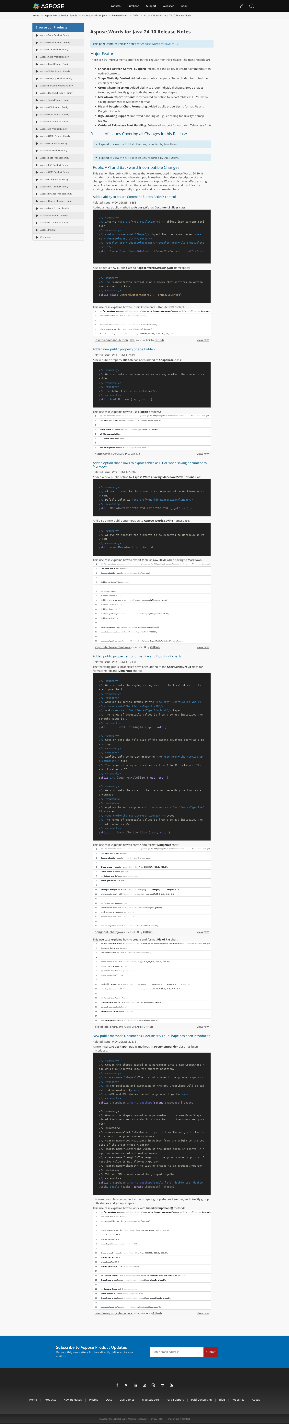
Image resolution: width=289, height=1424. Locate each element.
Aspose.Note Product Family (54, 114)
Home (35, 15)
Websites (168, 5)
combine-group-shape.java (114, 1313)
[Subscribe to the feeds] (171, 1385)
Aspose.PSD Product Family (54, 164)
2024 (136, 15)
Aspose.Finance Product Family (56, 193)
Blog (222, 1399)
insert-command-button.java (115, 340)
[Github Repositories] (162, 1385)
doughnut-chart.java (109, 932)
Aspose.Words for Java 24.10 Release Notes (167, 15)
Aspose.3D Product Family (53, 128)
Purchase (133, 5)
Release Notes (120, 15)
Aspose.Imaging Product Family (56, 78)
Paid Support (175, 1399)
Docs (109, 1399)
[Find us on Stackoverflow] (144, 1385)
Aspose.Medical (48, 229)
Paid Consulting (201, 1399)
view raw (203, 340)
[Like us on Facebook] (117, 1385)
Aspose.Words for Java (94, 15)
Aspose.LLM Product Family (54, 222)
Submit (210, 1352)
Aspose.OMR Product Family (54, 172)
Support (151, 5)
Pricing (93, 1399)
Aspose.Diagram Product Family (56, 92)
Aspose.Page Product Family (54, 157)
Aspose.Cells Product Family (54, 56)
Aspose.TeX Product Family (54, 215)
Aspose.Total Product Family (54, 35)
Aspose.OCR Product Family (54, 107)
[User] (242, 6)
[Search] (252, 6)
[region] (152, 322)
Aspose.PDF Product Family (54, 49)
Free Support (150, 1399)
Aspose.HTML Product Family (55, 136)
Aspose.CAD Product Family (54, 121)
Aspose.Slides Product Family (55, 71)
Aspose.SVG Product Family (54, 186)
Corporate (45, 237)
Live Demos (127, 1399)
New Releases (73, 1399)
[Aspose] (48, 6)
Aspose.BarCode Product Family (56, 85)
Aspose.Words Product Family (60, 15)
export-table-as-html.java (113, 647)
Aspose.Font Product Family (54, 208)
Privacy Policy (156, 1419)
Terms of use (173, 1419)
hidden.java (103, 453)
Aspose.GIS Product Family (53, 143)
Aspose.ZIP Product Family (53, 150)
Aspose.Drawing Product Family (56, 200)
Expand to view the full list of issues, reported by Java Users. (138, 144)
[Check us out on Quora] (153, 1385)
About (184, 5)
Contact (186, 1419)
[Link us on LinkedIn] (135, 1385)
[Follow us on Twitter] (126, 1385)
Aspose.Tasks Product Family (55, 99)
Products (115, 5)
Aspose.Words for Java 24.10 (160, 44)
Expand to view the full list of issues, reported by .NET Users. (139, 158)
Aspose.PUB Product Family (54, 179)
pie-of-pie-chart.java (109, 1026)
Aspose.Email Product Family (55, 63)
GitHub (159, 340)
